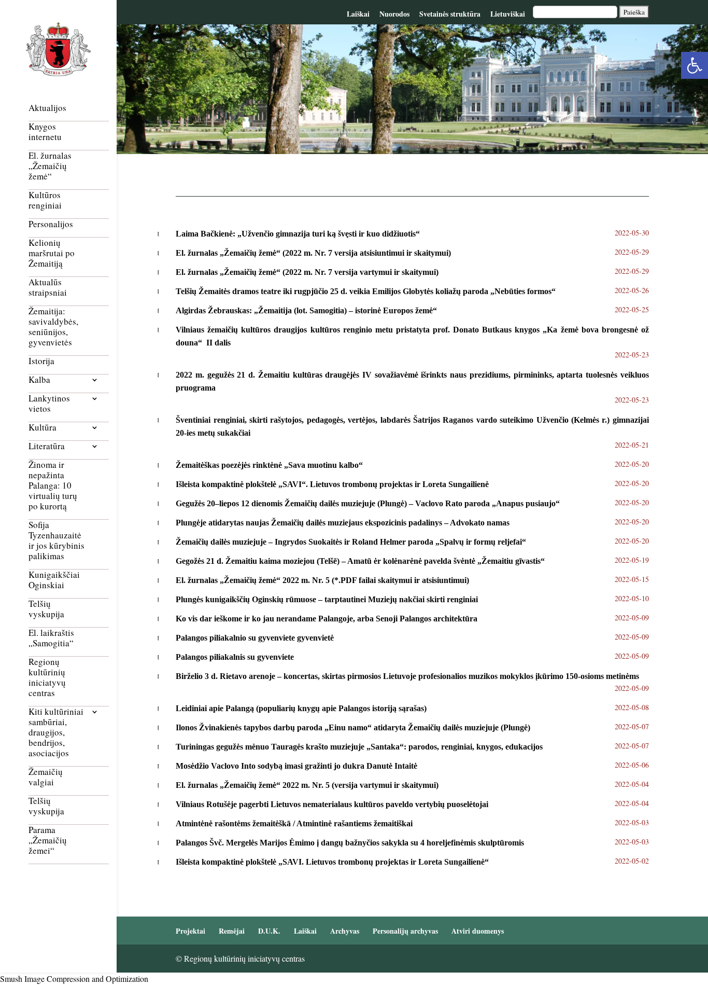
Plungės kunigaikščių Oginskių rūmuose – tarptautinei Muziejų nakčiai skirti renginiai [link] (327, 599)
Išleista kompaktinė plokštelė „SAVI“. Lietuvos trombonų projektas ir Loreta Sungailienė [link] (332, 484)
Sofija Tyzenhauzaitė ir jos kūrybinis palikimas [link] (56, 541)
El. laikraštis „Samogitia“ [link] (51, 638)
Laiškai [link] (358, 13)
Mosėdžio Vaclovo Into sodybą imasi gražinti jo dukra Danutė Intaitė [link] (296, 765)
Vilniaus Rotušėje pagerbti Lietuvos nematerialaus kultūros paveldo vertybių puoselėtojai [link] (332, 804)
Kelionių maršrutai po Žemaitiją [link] (52, 253)
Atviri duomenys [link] (477, 930)
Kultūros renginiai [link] (45, 200)
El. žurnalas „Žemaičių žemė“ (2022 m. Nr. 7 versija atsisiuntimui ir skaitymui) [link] (313, 252)
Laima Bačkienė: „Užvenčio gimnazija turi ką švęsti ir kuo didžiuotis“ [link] (298, 233)
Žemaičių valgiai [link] (46, 777)
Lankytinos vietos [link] (49, 403)
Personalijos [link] (51, 224)
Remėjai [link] (232, 930)
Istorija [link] (41, 361)
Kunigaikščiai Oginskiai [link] (54, 580)
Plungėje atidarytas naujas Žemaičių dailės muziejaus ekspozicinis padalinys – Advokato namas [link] (342, 522)
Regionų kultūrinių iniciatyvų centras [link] (47, 678)
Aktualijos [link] (47, 108)
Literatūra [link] (47, 446)
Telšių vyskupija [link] (46, 609)
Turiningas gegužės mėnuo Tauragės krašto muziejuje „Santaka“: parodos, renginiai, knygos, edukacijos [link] (359, 746)
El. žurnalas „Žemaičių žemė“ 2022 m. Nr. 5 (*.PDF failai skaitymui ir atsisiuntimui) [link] (322, 580)
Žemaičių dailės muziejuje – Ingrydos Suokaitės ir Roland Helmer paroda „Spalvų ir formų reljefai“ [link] (351, 541)
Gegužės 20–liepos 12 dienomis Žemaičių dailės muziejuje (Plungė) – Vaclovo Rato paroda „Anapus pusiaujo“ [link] (368, 503)
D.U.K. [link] (269, 930)
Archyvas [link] (344, 930)
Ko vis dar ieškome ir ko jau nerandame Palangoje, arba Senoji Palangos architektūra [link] (326, 618)
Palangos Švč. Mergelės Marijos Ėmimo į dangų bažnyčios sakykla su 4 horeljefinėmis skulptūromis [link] (350, 842)
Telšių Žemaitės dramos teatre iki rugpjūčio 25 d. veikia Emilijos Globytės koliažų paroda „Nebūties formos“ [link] (366, 291)
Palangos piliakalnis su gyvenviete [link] (235, 657)
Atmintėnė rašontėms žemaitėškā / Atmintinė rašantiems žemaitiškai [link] (294, 823)
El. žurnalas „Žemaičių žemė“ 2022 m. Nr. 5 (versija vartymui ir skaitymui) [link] (307, 785)
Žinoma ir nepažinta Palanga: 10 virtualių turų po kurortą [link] (53, 486)
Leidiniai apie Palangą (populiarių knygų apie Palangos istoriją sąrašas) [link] (301, 708)
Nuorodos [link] (394, 13)
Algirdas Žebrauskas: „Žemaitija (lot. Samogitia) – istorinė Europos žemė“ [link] (306, 310)
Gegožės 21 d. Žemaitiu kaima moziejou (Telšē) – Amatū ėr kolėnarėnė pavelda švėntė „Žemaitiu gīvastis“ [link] (360, 561)
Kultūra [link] (42, 427)
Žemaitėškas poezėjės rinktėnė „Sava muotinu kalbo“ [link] (269, 465)
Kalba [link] (39, 379)
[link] (694, 65)
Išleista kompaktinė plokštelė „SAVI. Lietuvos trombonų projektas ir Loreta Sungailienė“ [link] (332, 861)
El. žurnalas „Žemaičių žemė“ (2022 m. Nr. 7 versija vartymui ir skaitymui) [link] (307, 272)
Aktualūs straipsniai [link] (48, 287)
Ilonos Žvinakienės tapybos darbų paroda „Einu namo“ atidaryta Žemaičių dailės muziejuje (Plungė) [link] (353, 727)
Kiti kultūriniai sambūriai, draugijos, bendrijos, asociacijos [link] (56, 732)
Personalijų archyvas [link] (405, 930)
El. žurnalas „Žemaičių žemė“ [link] (50, 166)
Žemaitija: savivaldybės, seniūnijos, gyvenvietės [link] (53, 327)
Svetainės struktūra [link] (449, 13)
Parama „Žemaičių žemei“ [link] (48, 840)
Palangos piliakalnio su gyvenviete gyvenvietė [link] (255, 637)
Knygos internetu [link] (45, 132)
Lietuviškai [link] (507, 13)
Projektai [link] (190, 930)
